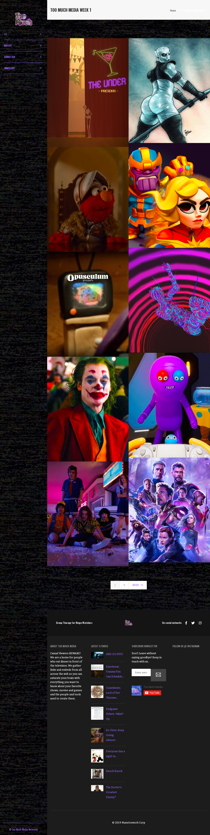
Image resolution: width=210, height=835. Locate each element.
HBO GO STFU (114, 654)
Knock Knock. (114, 771)
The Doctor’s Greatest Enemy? (114, 792)
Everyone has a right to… (115, 754)
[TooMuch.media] (23, 19)
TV (5, 34)
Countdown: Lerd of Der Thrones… (113, 692)
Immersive (9, 68)
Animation (9, 57)
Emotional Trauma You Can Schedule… (115, 671)
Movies (7, 45)
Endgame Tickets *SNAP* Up (115, 714)
